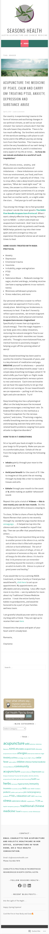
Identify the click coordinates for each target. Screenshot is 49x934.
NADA (32, 789)
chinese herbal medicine (35, 762)
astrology (20, 758)
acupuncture (13, 743)
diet (43, 772)
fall (21, 776)
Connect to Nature (25, 772)
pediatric (7, 792)
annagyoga (8, 524)
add (27, 743)
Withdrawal (36, 811)
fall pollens (25, 776)
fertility (31, 776)
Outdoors (37, 789)
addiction (32, 744)
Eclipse (5, 776)
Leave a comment (18, 112)
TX (21, 811)
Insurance (14, 789)
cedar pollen (12, 762)
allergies (22, 753)
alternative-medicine (34, 753)
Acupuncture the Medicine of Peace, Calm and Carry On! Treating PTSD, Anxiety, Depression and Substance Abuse (24, 93)
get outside (20, 779)
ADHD (12, 748)
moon (28, 789)
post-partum (19, 792)
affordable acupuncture (25, 749)
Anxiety (7, 757)
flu (12, 779)
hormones (14, 784)
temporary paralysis (14, 806)
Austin (26, 758)
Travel (18, 811)
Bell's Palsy (31, 758)
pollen (13, 792)
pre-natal (27, 792)
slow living (38, 796)
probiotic (6, 796)
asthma (14, 757)
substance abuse (19, 801)
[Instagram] (24, 885)
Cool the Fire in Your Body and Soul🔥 (18, 913)
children (21, 761)
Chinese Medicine (8, 767)
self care (31, 796)
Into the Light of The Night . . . (15, 900)
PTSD (12, 795)
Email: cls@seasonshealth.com (15, 857)
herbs (7, 783)
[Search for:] (24, 667)
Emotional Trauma (13, 776)
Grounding (27, 779)
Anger (42, 753)
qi (15, 796)
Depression (36, 771)
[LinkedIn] (29, 885)
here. (22, 621)
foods (15, 779)
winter (31, 811)
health (33, 779)
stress (7, 801)
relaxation (22, 795)
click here (21, 582)
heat (38, 779)
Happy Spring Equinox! (12, 907)
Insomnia (7, 788)
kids (25, 788)
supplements (31, 801)
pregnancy (36, 792)
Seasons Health (24, 30)
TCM (37, 800)
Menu (26, 43)
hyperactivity (23, 784)
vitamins (25, 811)
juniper (20, 789)
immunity (34, 783)
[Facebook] (20, 885)
